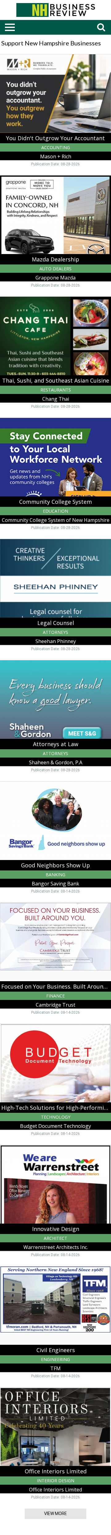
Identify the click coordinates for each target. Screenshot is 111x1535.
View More (55, 1513)
